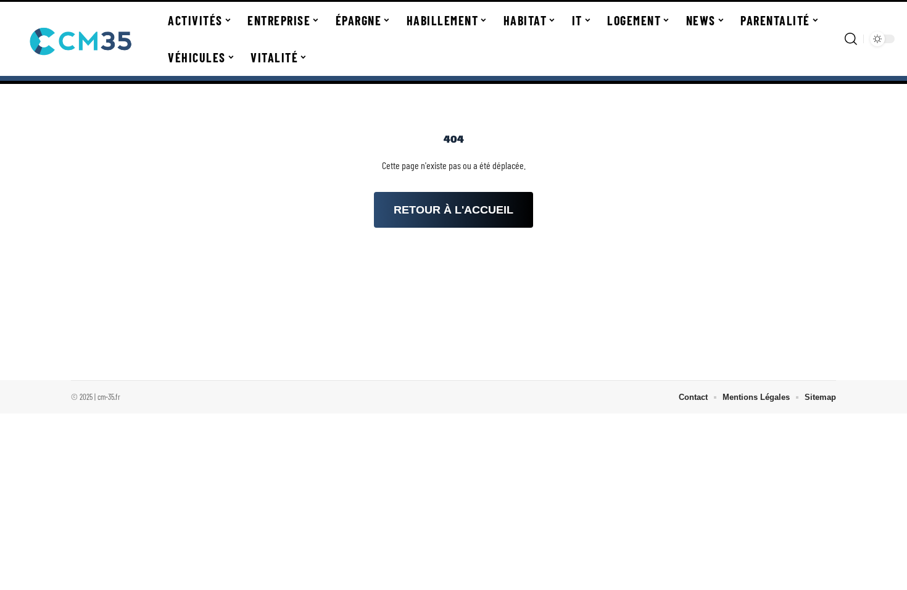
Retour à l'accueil (453, 210)
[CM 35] (81, 39)
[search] (851, 38)
